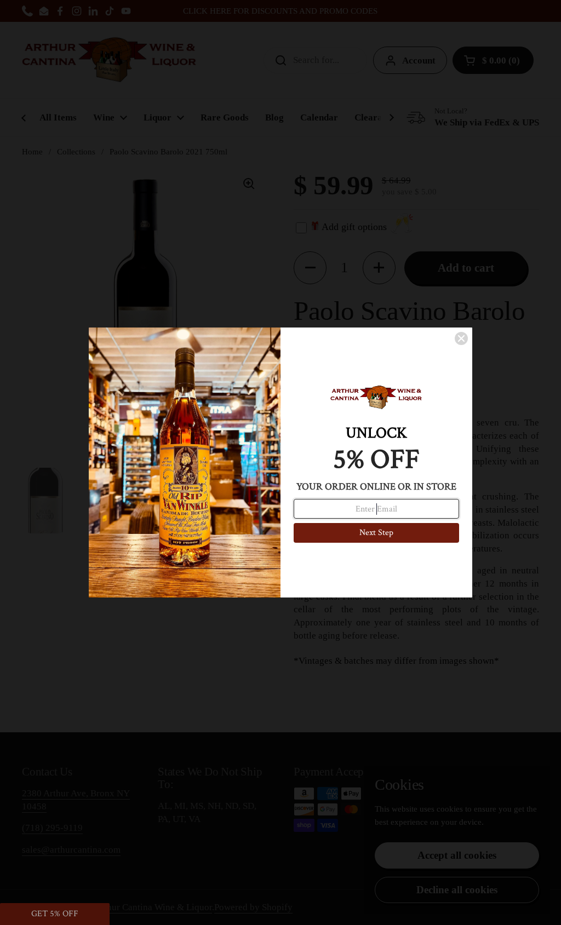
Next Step (376, 532)
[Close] (461, 338)
